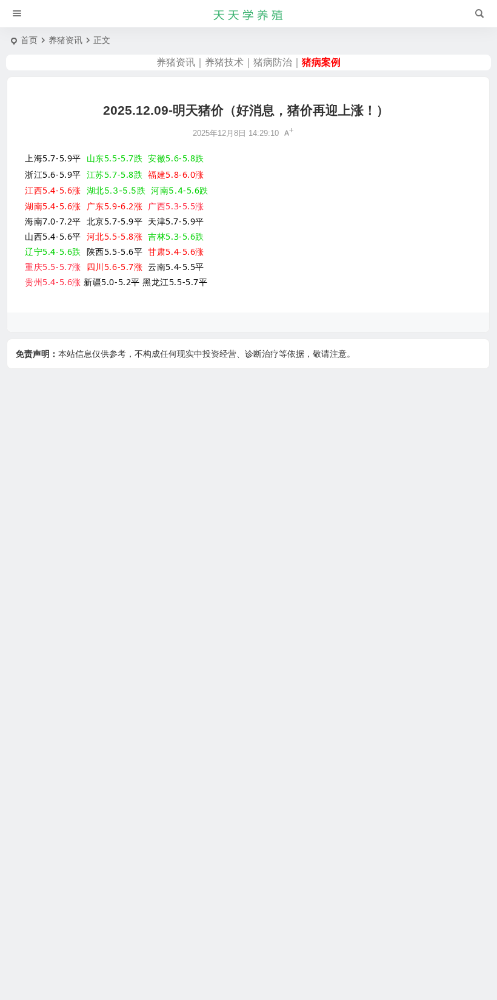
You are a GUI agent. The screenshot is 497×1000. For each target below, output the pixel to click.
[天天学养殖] (248, 14)
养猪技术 (224, 62)
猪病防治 (272, 62)
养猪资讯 (65, 40)
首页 (29, 40)
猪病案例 (321, 62)
